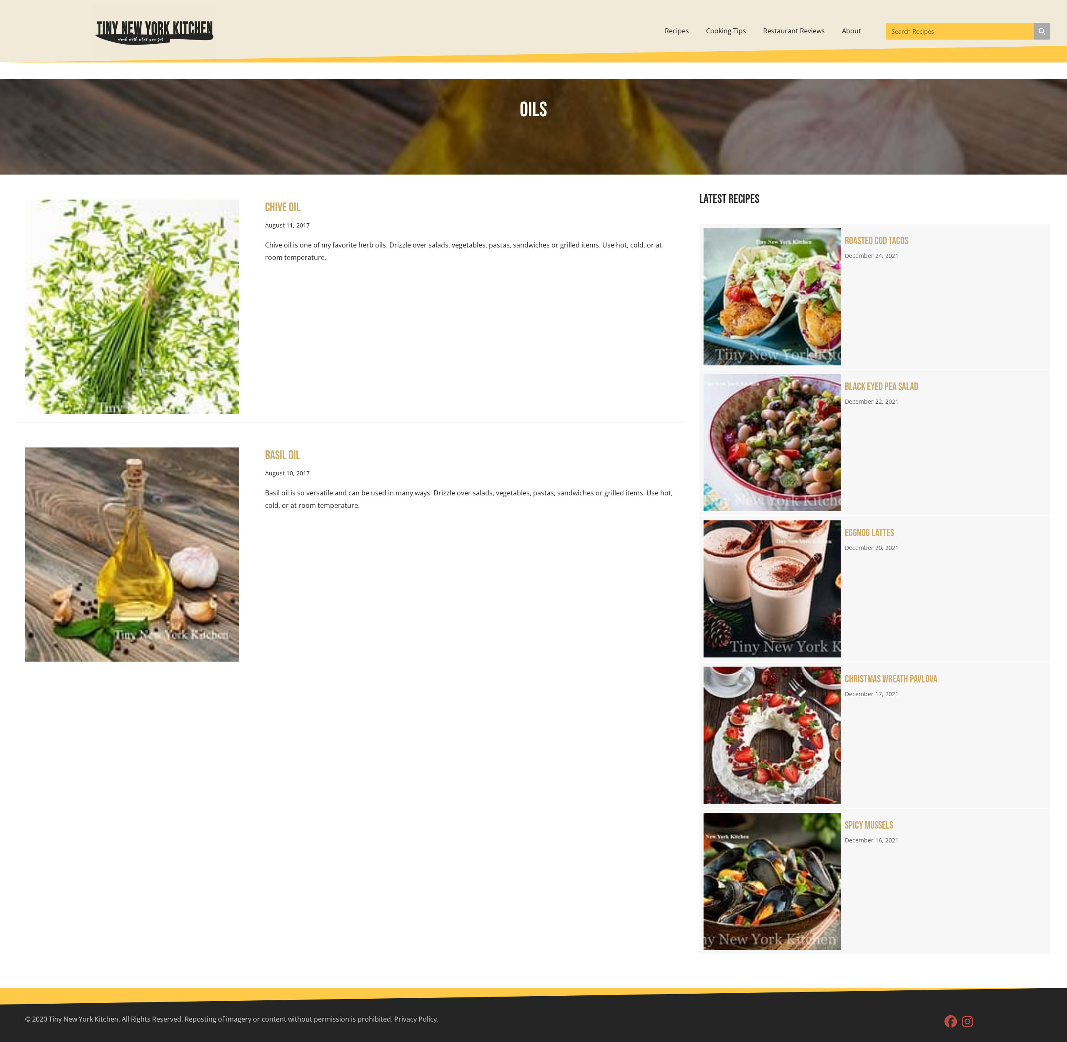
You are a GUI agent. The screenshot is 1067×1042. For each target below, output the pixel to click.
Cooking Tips (726, 30)
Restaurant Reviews (794, 30)
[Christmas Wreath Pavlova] (874, 735)
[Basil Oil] (132, 553)
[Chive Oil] (132, 305)
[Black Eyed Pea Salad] (874, 442)
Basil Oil (282, 455)
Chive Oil (283, 207)
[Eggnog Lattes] (874, 589)
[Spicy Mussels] (874, 881)
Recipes (677, 30)
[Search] (1042, 31)
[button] (950, 1021)
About (851, 30)
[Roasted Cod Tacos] (874, 297)
